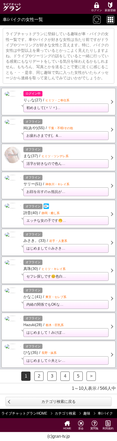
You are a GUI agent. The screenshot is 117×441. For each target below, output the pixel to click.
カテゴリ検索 (65, 413)
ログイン (96, 10)
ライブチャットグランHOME (24, 413)
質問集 (94, 428)
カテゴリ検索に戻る (58, 401)
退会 (81, 428)
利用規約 (108, 428)
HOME (67, 428)
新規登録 (110, 10)
